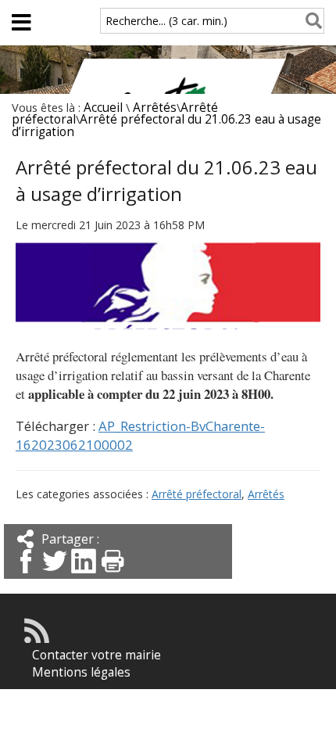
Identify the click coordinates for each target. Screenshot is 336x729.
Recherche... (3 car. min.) (166, 20)
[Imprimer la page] (112, 574)
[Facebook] (25, 574)
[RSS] (36, 638)
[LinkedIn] (83, 574)
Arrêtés (155, 107)
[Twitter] (54, 574)
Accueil (103, 107)
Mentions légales (81, 672)
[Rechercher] (310, 21)
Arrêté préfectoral (196, 494)
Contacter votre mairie (96, 655)
